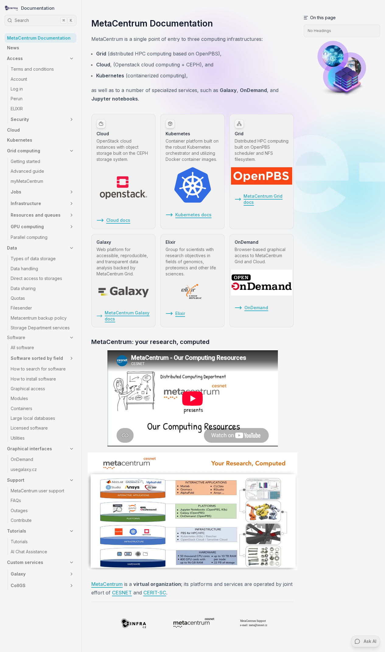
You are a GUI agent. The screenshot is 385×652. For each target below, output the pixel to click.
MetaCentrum (107, 584)
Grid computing (23, 150)
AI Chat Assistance (29, 551)
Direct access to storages (36, 278)
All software (22, 347)
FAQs (16, 500)
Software (16, 337)
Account (19, 79)
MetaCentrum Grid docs (262, 199)
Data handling (24, 268)
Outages (19, 510)
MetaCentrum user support (37, 490)
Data (12, 247)
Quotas (18, 298)
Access (15, 58)
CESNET (122, 593)
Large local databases (33, 418)
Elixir (180, 313)
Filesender (21, 307)
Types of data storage (33, 258)
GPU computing (27, 226)
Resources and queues (36, 215)
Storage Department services (40, 327)
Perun (17, 98)
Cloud (13, 130)
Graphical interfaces (29, 448)
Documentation (37, 8)
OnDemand (22, 459)
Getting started (25, 161)
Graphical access (28, 388)
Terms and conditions (32, 69)
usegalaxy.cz (24, 469)
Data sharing (23, 288)
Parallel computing (29, 237)
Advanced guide (27, 171)
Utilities (18, 438)
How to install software (33, 378)
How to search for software (38, 368)
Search (43, 20)
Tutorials (16, 530)
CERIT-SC (154, 593)
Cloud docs (118, 220)
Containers (21, 408)
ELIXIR (17, 108)
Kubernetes (19, 140)
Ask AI (370, 641)
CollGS (18, 585)
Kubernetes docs (193, 214)
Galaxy (18, 573)
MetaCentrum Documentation (39, 38)
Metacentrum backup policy (39, 318)
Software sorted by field (37, 358)
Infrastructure (26, 203)
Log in (17, 88)
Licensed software (29, 428)
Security (20, 119)
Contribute (21, 520)
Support (15, 480)
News (13, 47)
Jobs (16, 191)
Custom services (25, 562)
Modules (19, 398)
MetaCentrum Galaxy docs (127, 315)
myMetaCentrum (27, 181)
